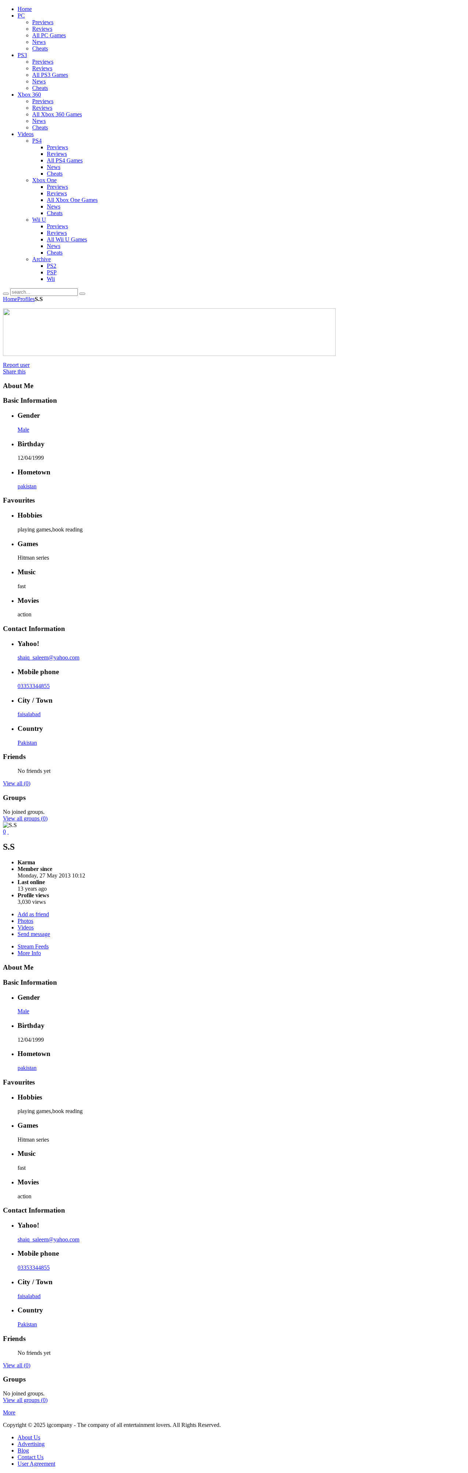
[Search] (6, 294)
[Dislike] (8, 831)
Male (23, 430)
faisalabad (29, 714)
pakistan (27, 486)
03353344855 (34, 686)
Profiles (26, 299)
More (9, 1412)
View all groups (25, 818)
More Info (29, 953)
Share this (14, 371)
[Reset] (82, 294)
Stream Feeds (33, 946)
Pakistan (27, 743)
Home (10, 299)
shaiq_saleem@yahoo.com (48, 657)
